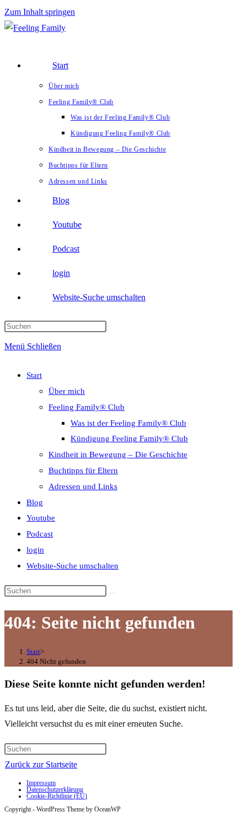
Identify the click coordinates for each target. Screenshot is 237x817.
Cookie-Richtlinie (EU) (56, 796)
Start (34, 375)
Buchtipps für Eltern (83, 470)
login (35, 549)
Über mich (67, 391)
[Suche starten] (112, 593)
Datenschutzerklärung (54, 789)
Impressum (41, 783)
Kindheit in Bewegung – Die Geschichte (118, 454)
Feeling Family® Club (87, 407)
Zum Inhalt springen (39, 12)
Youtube (40, 517)
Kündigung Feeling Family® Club (129, 438)
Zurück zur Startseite (41, 764)
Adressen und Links (83, 486)
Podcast (39, 533)
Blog (34, 502)
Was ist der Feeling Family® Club (128, 423)
